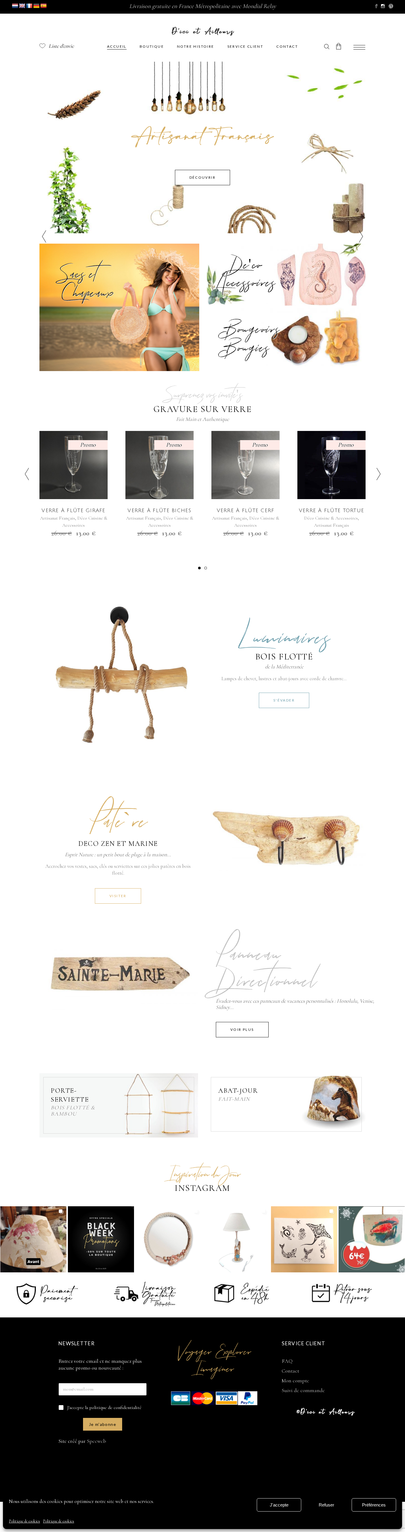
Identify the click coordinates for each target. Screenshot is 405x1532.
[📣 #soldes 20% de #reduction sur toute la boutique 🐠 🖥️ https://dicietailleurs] (372, 1239)
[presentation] (26, 474)
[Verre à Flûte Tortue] (331, 465)
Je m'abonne (102, 1424)
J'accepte (279, 1504)
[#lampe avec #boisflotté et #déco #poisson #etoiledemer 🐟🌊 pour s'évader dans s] (236, 1239)
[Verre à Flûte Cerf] (245, 465)
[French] (29, 6)
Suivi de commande (303, 1390)
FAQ (287, 1361)
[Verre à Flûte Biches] (159, 465)
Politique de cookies (24, 1521)
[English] (22, 6)
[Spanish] (43, 6)
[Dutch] (15, 6)
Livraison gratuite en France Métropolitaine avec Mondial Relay (202, 6)
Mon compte (295, 1380)
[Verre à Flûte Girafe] (73, 465)
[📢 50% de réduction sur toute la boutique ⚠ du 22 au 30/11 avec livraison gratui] (101, 1239)
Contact (290, 1371)
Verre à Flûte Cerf (246, 510)
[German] (36, 6)
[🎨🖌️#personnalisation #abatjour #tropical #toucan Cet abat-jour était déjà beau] (33, 1239)
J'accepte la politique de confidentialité (104, 1407)
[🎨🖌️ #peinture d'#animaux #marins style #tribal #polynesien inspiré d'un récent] (304, 1239)
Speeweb (96, 1441)
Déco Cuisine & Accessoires (331, 518)
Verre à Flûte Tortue (331, 510)
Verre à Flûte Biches (159, 510)
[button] (199, 567)
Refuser (326, 1504)
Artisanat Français (57, 518)
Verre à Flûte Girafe (74, 510)
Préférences (374, 1504)
